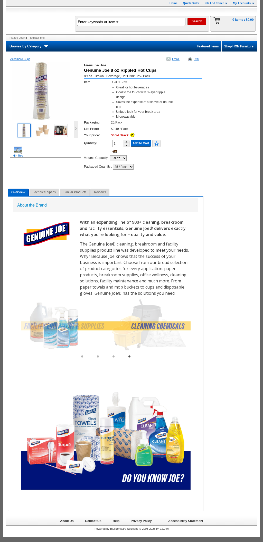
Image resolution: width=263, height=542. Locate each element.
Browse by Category (25, 46)
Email (176, 58)
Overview (18, 192)
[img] (37, 21)
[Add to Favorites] (156, 143)
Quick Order (191, 3)
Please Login (17, 37)
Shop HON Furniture (238, 46)
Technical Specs (44, 192)
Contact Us (93, 521)
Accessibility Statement (185, 521)
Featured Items (208, 46)
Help (116, 521)
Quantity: (90, 143)
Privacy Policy (141, 521)
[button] (126, 142)
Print (196, 58)
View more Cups (20, 58)
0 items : (243, 20)
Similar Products (74, 192)
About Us (67, 521)
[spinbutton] (119, 143)
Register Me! (37, 37)
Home (173, 3)
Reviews (100, 192)
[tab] (18, 192)
